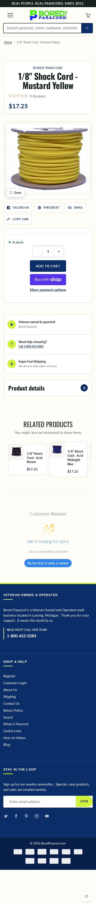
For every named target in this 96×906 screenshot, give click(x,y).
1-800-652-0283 (21, 635)
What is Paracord (15, 724)
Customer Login (15, 683)
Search (8, 717)
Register (9, 676)
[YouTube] (47, 816)
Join (84, 801)
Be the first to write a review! (48, 563)
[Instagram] (36, 816)
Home (8, 42)
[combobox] (42, 28)
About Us (10, 690)
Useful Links (12, 731)
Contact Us (11, 703)
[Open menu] (8, 15)
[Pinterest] (26, 816)
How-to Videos (14, 738)
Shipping (9, 696)
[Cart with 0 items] (88, 15)
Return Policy (13, 710)
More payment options (48, 289)
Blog (6, 744)
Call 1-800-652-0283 (31, 346)
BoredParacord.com (53, 843)
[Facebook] (16, 816)
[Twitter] (6, 816)
